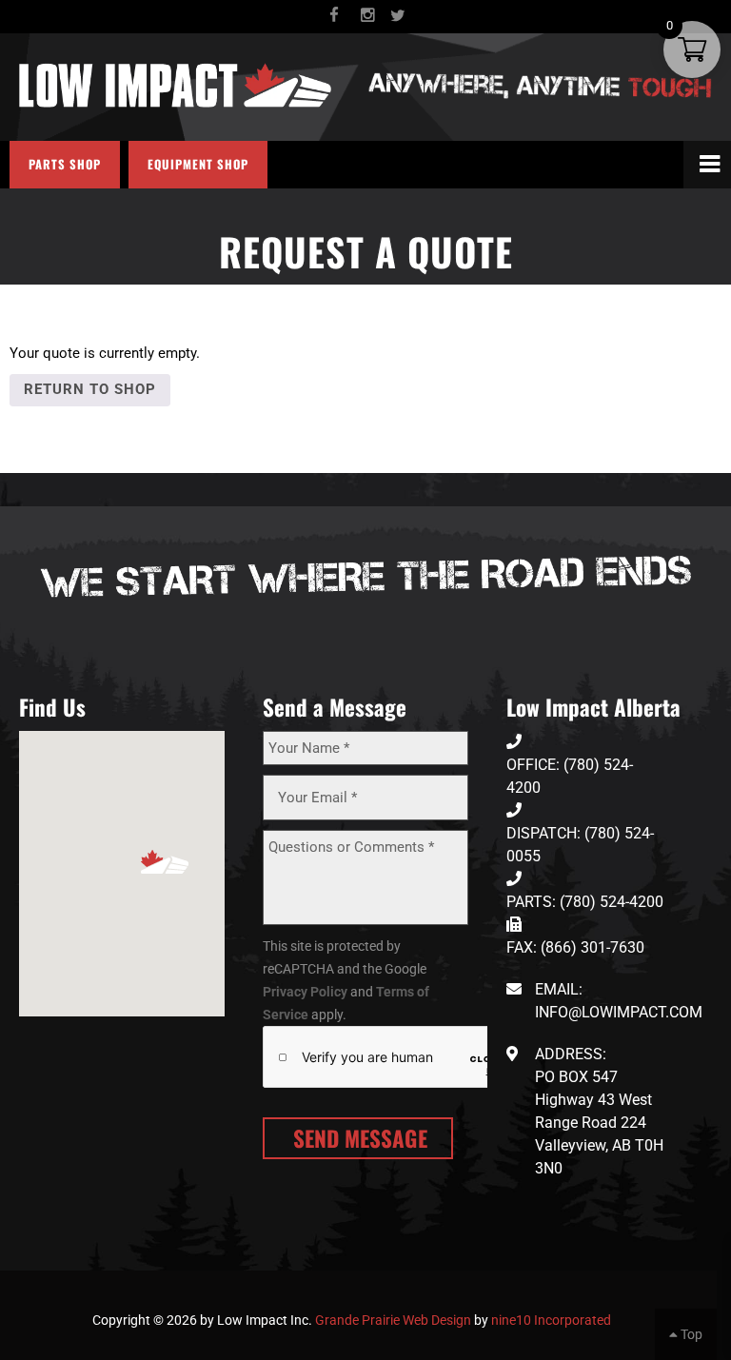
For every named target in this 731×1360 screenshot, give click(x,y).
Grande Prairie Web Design (393, 1320)
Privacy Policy (305, 991)
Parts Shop (65, 164)
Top (690, 1334)
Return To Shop (90, 389)
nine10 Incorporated (551, 1320)
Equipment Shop (198, 164)
